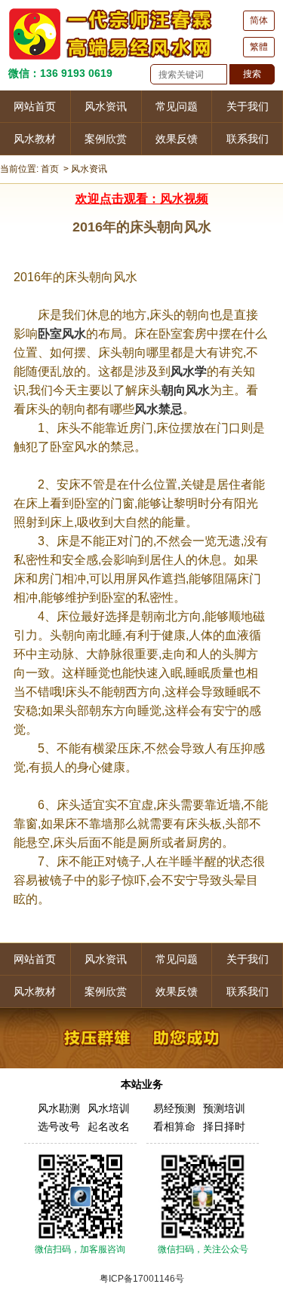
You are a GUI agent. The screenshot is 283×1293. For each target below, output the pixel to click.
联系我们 (247, 139)
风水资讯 (106, 106)
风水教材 (35, 139)
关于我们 (247, 106)
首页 (50, 169)
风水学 (189, 371)
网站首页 (35, 106)
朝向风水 (185, 390)
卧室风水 (62, 333)
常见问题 (176, 106)
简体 (259, 20)
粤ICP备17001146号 (142, 1278)
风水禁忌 (158, 409)
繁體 (259, 46)
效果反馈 (176, 139)
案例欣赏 (106, 139)
